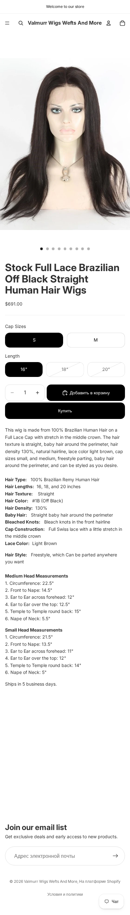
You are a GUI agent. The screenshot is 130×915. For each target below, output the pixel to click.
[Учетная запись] (108, 23)
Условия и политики (65, 894)
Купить (65, 410)
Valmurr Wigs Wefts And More (50, 881)
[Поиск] (21, 23)
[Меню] (7, 23)
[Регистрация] (115, 856)
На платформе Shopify (100, 881)
